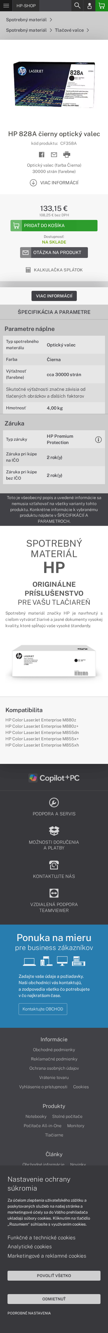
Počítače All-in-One (43, 1125)
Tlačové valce (70, 30)
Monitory (75, 1125)
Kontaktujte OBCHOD (42, 1009)
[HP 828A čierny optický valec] (54, 85)
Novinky (78, 1164)
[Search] (77, 5)
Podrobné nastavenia (29, 1313)
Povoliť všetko (54, 1275)
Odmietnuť (54, 1298)
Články (54, 1154)
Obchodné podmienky (54, 1049)
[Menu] (6, 5)
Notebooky (36, 1116)
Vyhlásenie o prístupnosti (43, 1086)
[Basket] (101, 5)
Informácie (54, 1039)
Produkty (54, 1106)
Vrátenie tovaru (54, 1077)
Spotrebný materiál (27, 19)
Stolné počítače (67, 1116)
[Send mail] (54, 155)
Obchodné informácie (43, 1164)
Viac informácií (54, 296)
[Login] (89, 5)
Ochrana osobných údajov (54, 1068)
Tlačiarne (54, 1135)
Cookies (81, 1086)
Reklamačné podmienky (54, 1059)
